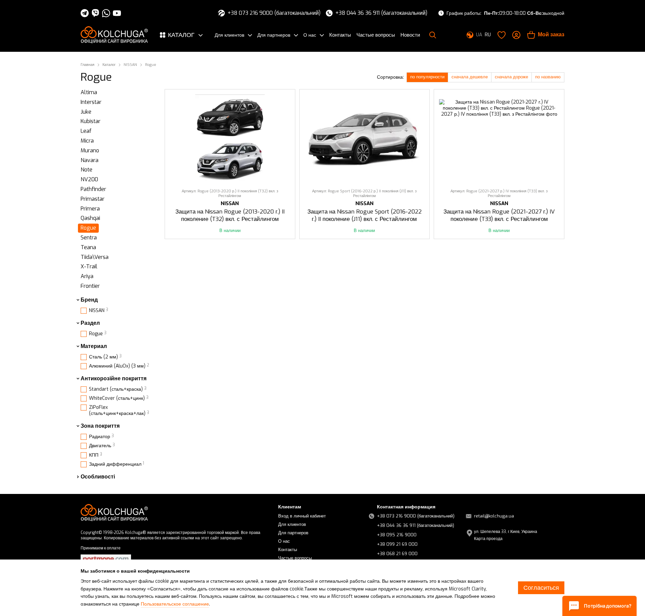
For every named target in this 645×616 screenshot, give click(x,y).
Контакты (340, 35)
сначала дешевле (470, 77)
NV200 (89, 179)
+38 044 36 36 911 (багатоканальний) (381, 13)
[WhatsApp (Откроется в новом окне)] (106, 13)
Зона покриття (100, 426)
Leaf (86, 130)
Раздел (90, 323)
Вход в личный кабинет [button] (302, 516)
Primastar (92, 198)
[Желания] (502, 35)
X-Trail (89, 266)
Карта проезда (488, 538)
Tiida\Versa (95, 256)
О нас (309, 35)
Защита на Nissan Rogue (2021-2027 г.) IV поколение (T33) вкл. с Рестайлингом (499, 215)
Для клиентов (229, 35)
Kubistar (90, 121)
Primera (90, 208)
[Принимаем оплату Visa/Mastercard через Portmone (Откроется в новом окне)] (106, 559)
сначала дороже (511, 77)
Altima (89, 92)
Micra (87, 140)
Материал (94, 346)
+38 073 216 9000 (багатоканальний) (273, 13)
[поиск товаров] (433, 35)
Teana (88, 247)
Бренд (89, 300)
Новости (410, 35)
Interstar (91, 102)
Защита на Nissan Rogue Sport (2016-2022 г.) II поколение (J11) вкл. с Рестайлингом (364, 215)
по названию (548, 77)
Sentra (89, 237)
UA (479, 35)
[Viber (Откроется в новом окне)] (95, 13)
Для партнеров (273, 35)
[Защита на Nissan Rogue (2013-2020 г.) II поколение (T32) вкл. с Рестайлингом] (230, 139)
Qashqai (90, 218)
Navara (89, 159)
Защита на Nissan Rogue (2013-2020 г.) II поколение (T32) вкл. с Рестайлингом (230, 215)
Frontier (90, 286)
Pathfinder (93, 189)
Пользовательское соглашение (175, 604)
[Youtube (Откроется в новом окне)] (117, 13)
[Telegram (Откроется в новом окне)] (85, 13)
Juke (86, 111)
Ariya (87, 276)
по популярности (427, 77)
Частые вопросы (375, 35)
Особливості (98, 477)
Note (86, 169)
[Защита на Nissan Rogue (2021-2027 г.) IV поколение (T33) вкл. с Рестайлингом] (499, 139)
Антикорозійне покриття (113, 379)
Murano (90, 150)
